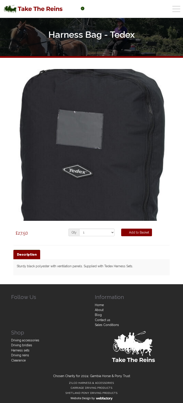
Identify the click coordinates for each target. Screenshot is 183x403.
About (99, 310)
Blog (98, 315)
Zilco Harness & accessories (91, 383)
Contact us (102, 320)
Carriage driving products (91, 387)
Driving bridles (21, 345)
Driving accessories (25, 340)
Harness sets (20, 350)
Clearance (18, 360)
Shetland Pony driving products (91, 393)
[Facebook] (14, 306)
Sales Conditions (107, 325)
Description (27, 254)
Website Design (81, 398)
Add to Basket (138, 232)
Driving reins (20, 355)
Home (99, 305)
